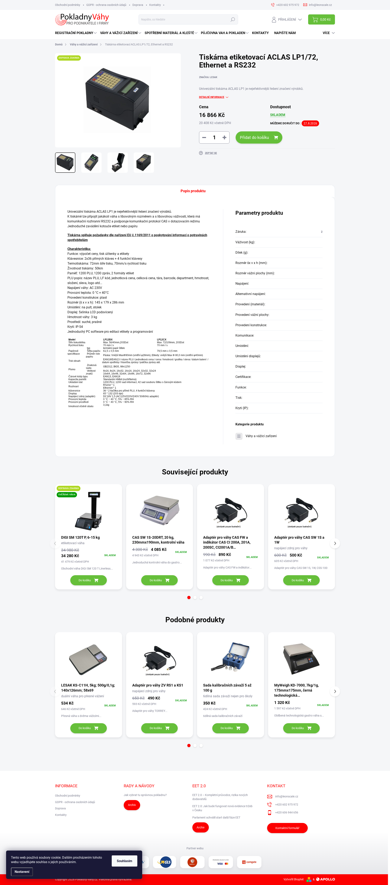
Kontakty (155, 4)
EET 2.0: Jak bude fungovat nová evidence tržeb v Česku (222, 808)
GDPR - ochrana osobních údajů (106, 4)
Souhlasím (124, 861)
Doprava (137, 4)
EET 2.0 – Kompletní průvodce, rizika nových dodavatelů (220, 797)
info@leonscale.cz (286, 796)
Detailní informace (211, 97)
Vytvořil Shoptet (294, 879)
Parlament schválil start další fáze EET (216, 817)
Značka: (208, 77)
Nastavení (22, 872)
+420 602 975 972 (286, 804)
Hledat (233, 19)
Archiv (132, 805)
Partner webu (195, 848)
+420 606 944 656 (286, 812)
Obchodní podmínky (67, 4)
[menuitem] (76, 33)
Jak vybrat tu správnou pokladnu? (145, 795)
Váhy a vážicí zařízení (261, 436)
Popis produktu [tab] (193, 191)
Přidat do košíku (254, 137)
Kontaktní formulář (287, 828)
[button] (189, 597)
